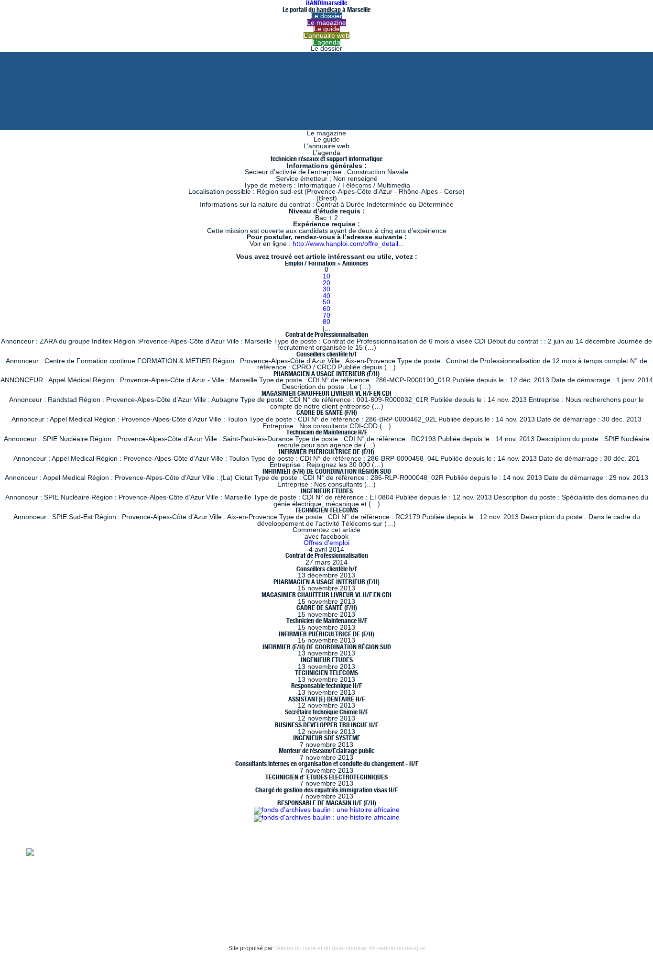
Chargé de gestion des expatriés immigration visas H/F (326, 790)
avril (326, 81)
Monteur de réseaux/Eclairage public (326, 751)
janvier (326, 100)
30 (326, 289)
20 (326, 283)
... (327, 328)
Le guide (327, 29)
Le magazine (326, 22)
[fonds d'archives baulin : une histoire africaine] (327, 809)
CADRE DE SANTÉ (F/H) (326, 412)
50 (326, 302)
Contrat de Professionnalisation (326, 334)
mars (326, 87)
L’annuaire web (326, 35)
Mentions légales (52, 884)
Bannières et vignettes (124, 884)
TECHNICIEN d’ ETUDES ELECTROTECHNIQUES (326, 777)
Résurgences (405, 851)
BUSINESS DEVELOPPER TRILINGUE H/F (326, 725)
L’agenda (326, 42)
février (326, 94)
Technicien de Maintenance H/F (326, 432)
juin (326, 68)
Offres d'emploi (326, 542)
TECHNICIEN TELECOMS (326, 510)
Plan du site (44, 904)
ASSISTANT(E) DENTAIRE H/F (326, 699)
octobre (326, 120)
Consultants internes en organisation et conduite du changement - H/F (326, 763)
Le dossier (326, 16)
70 (326, 315)
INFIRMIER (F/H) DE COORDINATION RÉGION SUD (326, 471)
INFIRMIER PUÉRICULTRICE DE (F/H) (326, 451)
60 (326, 308)
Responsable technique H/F (326, 685)
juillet (326, 61)
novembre (326, 113)
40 (326, 296)
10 (326, 276)
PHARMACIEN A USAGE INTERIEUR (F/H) (326, 373)
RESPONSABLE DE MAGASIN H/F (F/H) (326, 803)
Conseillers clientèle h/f (326, 354)
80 (326, 321)
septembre (326, 126)
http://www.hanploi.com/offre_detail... (348, 243)
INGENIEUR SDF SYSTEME (326, 738)
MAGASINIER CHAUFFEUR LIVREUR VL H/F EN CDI (326, 393)
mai (326, 74)
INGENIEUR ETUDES (327, 491)
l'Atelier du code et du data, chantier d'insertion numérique (349, 948)
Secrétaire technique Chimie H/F (326, 712)
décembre (326, 107)
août (326, 55)
